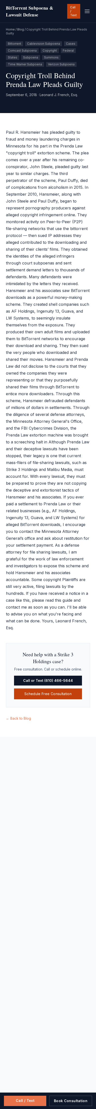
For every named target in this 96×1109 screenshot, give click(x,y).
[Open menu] (87, 11)
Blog (20, 29)
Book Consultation (70, 1101)
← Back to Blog (18, 718)
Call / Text (73, 11)
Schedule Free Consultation (48, 694)
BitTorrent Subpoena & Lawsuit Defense (29, 11)
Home (10, 29)
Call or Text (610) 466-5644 (48, 680)
